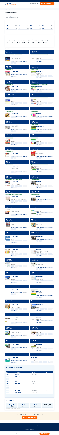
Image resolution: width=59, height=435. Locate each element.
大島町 (18, 42)
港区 (29, 42)
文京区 (33, 42)
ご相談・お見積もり (30, 6)
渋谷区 (46, 40)
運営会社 (38, 3)
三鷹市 (8, 42)
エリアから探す (11, 6)
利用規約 (26, 426)
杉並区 (13, 42)
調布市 (8, 40)
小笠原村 (39, 42)
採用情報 (37, 426)
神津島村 (41, 40)
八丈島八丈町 (19, 40)
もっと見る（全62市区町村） (11, 44)
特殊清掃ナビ (6, 9)
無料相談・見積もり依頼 (44, 433)
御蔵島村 (36, 40)
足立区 (25, 40)
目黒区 (44, 42)
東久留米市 (24, 42)
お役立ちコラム (23, 6)
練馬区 (13, 40)
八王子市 (30, 40)
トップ (6, 6)
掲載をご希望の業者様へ (33, 3)
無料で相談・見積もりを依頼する (29, 417)
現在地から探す (17, 6)
